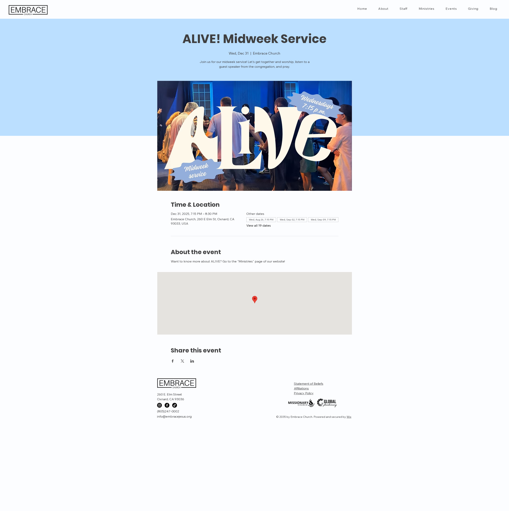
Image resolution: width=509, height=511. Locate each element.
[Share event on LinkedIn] (192, 361)
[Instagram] (159, 405)
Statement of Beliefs (308, 384)
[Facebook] (167, 405)
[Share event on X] (182, 361)
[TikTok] (174, 405)
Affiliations (301, 388)
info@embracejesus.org (174, 416)
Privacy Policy (304, 393)
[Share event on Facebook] (173, 361)
